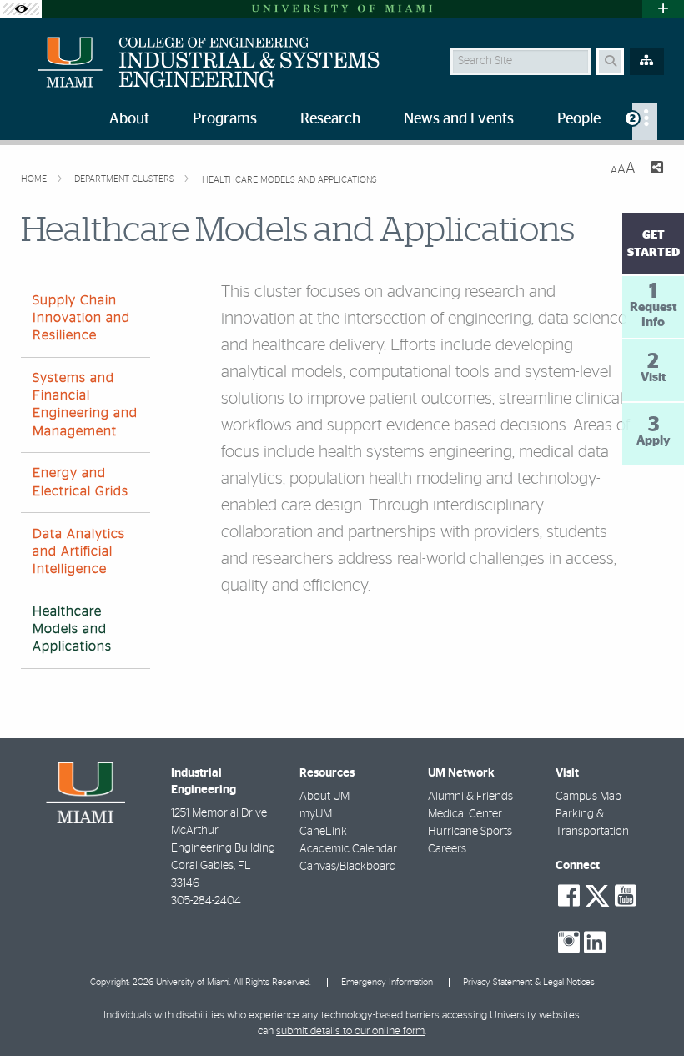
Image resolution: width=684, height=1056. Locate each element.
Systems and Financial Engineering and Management (85, 404)
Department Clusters (125, 179)
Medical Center (465, 814)
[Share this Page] (656, 170)
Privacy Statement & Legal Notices (529, 982)
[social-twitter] (597, 894)
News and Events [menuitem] (459, 119)
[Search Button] (610, 61)
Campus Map (588, 796)
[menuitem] (644, 121)
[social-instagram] (569, 943)
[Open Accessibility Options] (21, 9)
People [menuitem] (579, 119)
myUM (315, 814)
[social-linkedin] (595, 943)
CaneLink (323, 831)
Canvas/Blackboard (347, 866)
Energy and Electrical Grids (80, 481)
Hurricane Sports (470, 831)
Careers (447, 849)
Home (35, 179)
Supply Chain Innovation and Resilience (81, 318)
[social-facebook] (569, 896)
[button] (647, 1009)
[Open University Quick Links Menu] (663, 9)
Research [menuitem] (330, 119)
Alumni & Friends (470, 796)
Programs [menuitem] (225, 119)
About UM (324, 796)
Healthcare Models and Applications (289, 179)
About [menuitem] (129, 119)
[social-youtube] (625, 896)
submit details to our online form (350, 1031)
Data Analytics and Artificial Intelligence (79, 551)
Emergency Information (387, 982)
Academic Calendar (348, 849)
